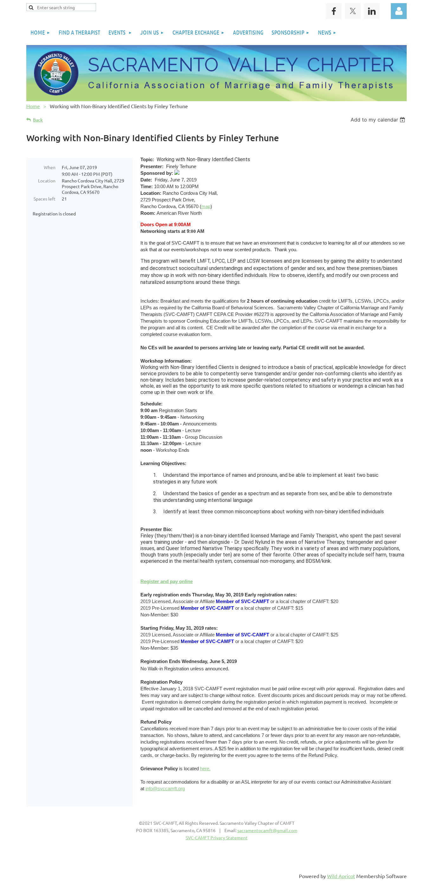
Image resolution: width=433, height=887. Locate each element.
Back (38, 120)
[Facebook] (334, 11)
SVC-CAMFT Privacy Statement (217, 837)
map (205, 206)
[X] (353, 11)
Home (33, 106)
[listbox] (379, 119)
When (49, 167)
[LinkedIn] (372, 11)
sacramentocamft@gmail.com (267, 830)
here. (205, 768)
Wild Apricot (341, 876)
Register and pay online (166, 581)
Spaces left (44, 198)
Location (46, 180)
